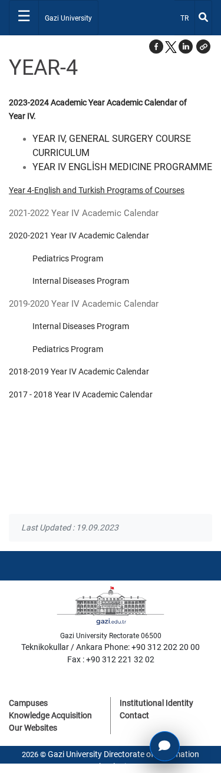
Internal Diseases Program (80, 281)
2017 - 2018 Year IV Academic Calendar (81, 394)
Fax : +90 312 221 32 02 (110, 659)
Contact (134, 715)
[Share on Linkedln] (185, 46)
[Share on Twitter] (171, 46)
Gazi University (68, 18)
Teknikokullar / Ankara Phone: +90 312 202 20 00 (110, 647)
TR (187, 18)
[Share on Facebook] (156, 46)
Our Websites (33, 727)
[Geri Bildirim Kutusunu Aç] (165, 746)
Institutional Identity (156, 703)
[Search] (203, 18)
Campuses (28, 703)
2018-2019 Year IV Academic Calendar (79, 371)
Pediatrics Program (67, 258)
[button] (203, 46)
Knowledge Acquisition (50, 715)
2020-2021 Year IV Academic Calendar (79, 235)
